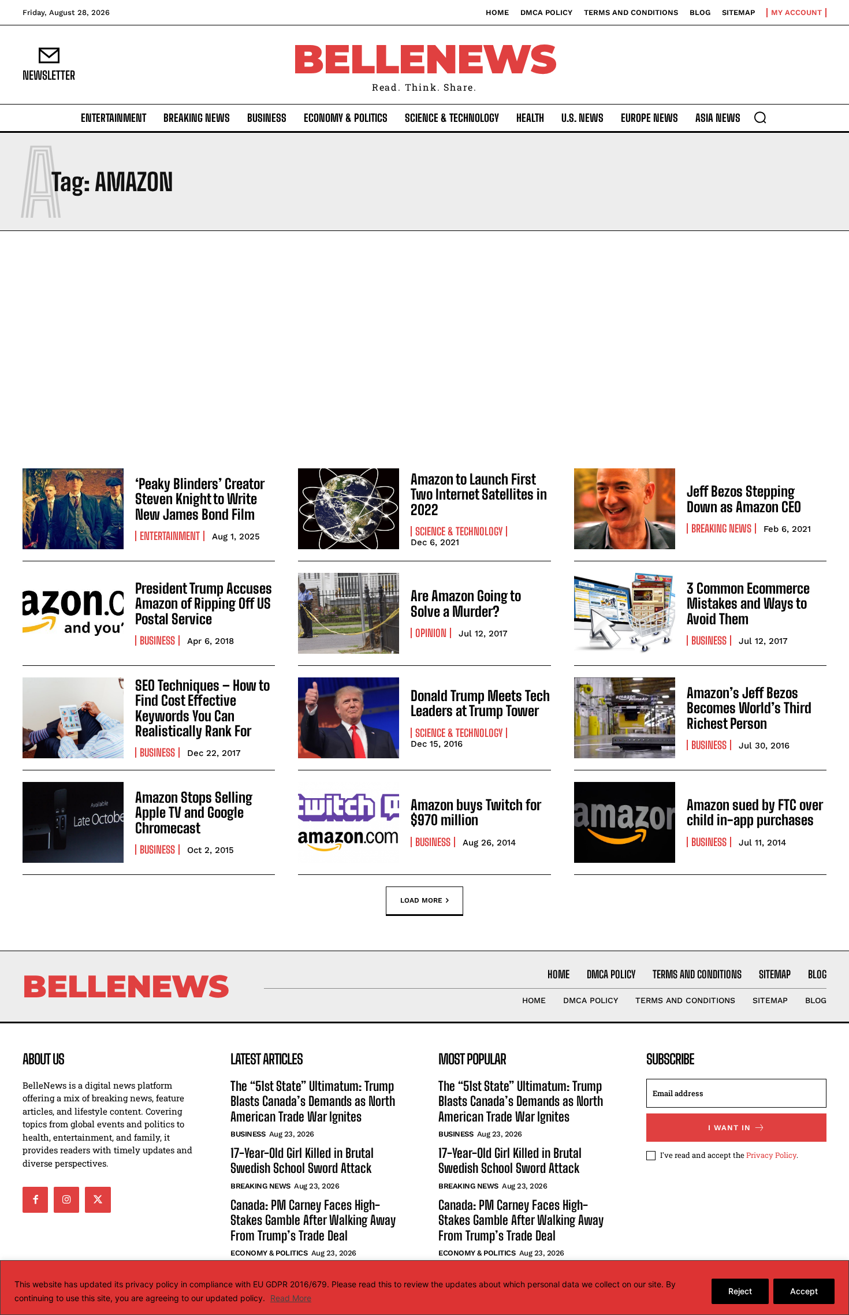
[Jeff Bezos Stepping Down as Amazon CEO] (624, 508)
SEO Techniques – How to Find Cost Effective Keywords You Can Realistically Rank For (202, 708)
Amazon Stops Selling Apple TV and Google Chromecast (193, 812)
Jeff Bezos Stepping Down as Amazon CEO (744, 499)
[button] (760, 117)
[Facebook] (35, 1199)
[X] (97, 1199)
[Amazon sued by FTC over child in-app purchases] (624, 822)
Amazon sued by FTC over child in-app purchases (755, 812)
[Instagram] (66, 1199)
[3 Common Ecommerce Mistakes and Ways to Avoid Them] (624, 613)
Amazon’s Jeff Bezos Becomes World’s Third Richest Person (749, 708)
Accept (804, 1291)
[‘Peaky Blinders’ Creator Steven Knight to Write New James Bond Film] (73, 508)
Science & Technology (458, 531)
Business (157, 640)
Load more (421, 900)
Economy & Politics (268, 1253)
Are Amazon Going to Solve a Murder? (466, 603)
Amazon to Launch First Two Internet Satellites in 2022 (479, 494)
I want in (729, 1127)
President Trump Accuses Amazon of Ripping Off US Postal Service (203, 603)
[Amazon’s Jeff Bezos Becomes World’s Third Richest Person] (624, 717)
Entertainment (170, 536)
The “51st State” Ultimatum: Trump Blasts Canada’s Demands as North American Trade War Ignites (312, 1101)
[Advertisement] (424, 346)
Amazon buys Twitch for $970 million (476, 812)
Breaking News (721, 528)
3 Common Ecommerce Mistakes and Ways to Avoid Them (748, 603)
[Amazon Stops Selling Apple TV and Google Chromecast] (73, 822)
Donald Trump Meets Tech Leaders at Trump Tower (480, 703)
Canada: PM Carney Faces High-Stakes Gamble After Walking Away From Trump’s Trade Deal (313, 1220)
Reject (740, 1291)
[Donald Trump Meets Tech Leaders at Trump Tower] (348, 717)
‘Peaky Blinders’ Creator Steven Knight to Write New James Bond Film (200, 499)
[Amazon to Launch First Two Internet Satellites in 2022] (348, 508)
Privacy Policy (771, 1155)
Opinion (430, 633)
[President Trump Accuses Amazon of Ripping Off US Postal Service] (73, 613)
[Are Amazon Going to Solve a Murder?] (348, 613)
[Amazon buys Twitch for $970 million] (348, 822)
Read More (290, 1298)
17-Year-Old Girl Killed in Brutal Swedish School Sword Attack (302, 1160)
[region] (424, 1287)
